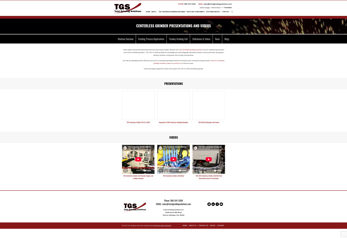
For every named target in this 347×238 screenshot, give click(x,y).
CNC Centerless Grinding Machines (172, 12)
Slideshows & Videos (201, 39)
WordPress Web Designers (162, 226)
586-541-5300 (187, 4)
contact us (177, 63)
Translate (228, 7)
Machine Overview (125, 39)
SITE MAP (221, 225)
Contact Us (203, 225)
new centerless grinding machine (190, 50)
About (153, 12)
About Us (192, 225)
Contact (225, 12)
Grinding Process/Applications (151, 39)
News (217, 39)
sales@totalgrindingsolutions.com (215, 4)
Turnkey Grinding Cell (178, 39)
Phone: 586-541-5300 (173, 200)
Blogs (226, 39)
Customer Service (213, 12)
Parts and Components (196, 12)
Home (148, 12)
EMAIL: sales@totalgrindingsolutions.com (173, 204)
